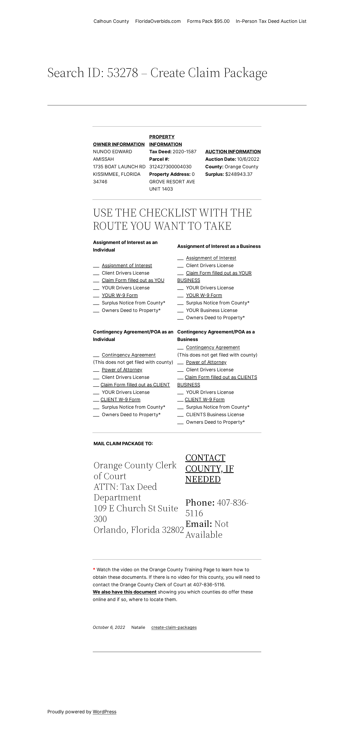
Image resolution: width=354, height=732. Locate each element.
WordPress (104, 711)
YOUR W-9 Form (120, 295)
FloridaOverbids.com (158, 21)
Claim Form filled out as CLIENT (135, 384)
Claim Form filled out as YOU (133, 280)
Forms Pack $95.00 (208, 21)
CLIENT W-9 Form (120, 399)
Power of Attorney (122, 369)
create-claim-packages (174, 627)
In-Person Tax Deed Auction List (271, 21)
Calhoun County (111, 21)
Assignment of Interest (127, 265)
